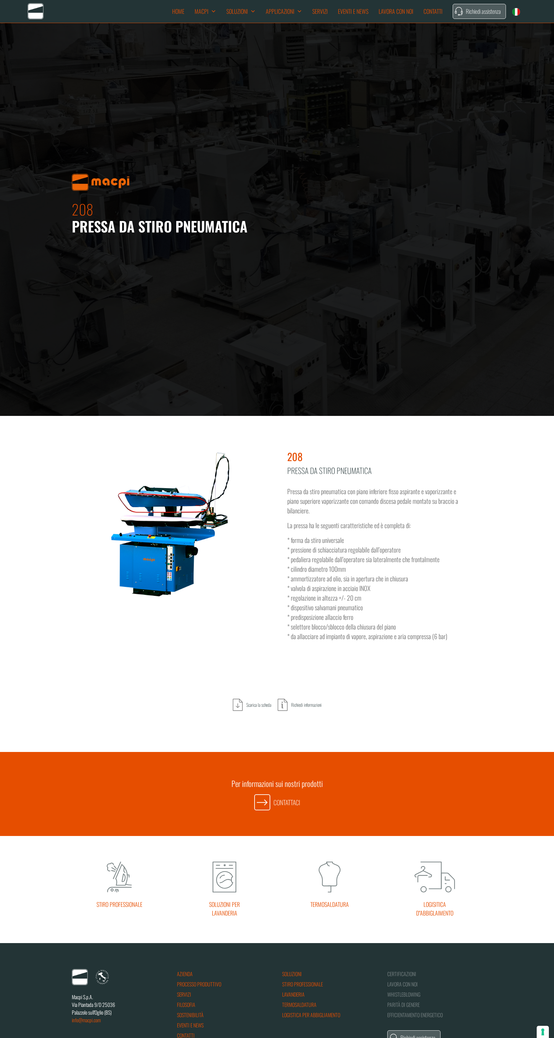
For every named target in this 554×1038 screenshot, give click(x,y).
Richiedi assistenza (483, 11)
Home (178, 11)
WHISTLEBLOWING (403, 994)
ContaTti (433, 11)
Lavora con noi (396, 11)
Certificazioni (401, 974)
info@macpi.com (86, 1020)
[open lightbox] (169, 528)
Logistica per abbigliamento (311, 1015)
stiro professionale (302, 984)
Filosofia (186, 1004)
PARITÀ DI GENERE (403, 1004)
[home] (36, 11)
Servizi (320, 11)
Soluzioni (292, 974)
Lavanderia (293, 994)
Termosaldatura (299, 1004)
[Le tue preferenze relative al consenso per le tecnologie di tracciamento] (543, 1032)
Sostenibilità (190, 1015)
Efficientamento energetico (415, 1015)
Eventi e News (353, 11)
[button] (205, 11)
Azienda (185, 974)
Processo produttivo (199, 984)
